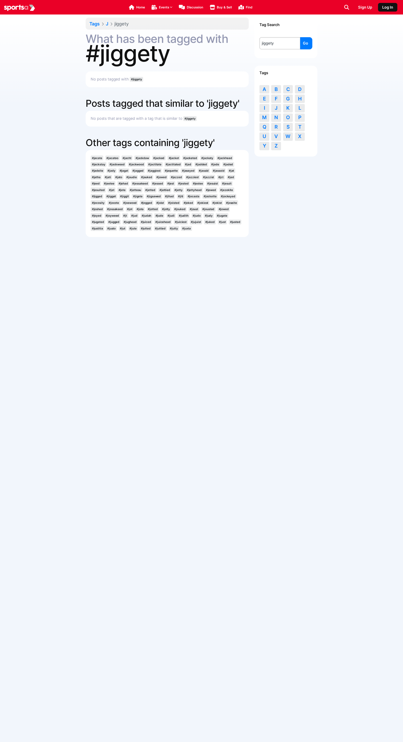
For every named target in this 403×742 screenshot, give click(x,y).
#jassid (204, 170)
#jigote (138, 196)
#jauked (146, 177)
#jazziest (192, 177)
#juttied (160, 228)
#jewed (211, 190)
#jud (134, 215)
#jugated (98, 222)
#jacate (97, 158)
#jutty (174, 228)
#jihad (169, 196)
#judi (170, 215)
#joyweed (112, 215)
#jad (188, 164)
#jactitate (154, 164)
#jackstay (98, 164)
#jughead (130, 222)
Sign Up (365, 7)
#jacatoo (112, 158)
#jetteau (135, 190)
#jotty (166, 209)
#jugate (222, 215)
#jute (133, 228)
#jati (108, 177)
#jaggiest (154, 170)
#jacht (127, 158)
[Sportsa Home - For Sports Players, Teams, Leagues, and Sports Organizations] (19, 7)
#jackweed (117, 164)
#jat (231, 170)
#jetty (178, 190)
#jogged (146, 202)
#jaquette (171, 170)
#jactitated (173, 164)
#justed (235, 222)
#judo (196, 215)
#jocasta (193, 196)
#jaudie (131, 177)
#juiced (146, 222)
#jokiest (202, 202)
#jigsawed (154, 196)
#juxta (186, 228)
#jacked (158, 158)
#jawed (161, 177)
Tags (94, 23)
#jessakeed (140, 183)
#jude (159, 215)
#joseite (231, 202)
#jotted (153, 209)
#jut (122, 228)
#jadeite (97, 170)
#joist (160, 202)
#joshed (97, 209)
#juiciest (181, 222)
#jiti (180, 196)
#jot (129, 209)
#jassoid (218, 170)
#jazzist (208, 177)
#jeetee (109, 183)
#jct (221, 177)
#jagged (138, 170)
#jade (215, 164)
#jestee (198, 183)
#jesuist (212, 183)
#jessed (157, 183)
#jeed (96, 183)
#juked (210, 222)
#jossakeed (115, 209)
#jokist (217, 202)
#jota (140, 209)
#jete (122, 190)
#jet (111, 190)
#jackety (207, 158)
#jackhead (224, 158)
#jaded (228, 164)
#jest (170, 183)
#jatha (96, 177)
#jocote (114, 202)
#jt (125, 215)
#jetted (150, 190)
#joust (194, 209)
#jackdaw (142, 158)
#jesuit (226, 183)
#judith (183, 215)
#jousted (208, 209)
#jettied (165, 190)
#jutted (146, 228)
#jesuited (98, 190)
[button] (137, 7)
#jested (183, 183)
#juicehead (163, 222)
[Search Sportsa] (346, 7)
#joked (188, 202)
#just (222, 222)
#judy (209, 215)
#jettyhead (194, 190)
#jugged (113, 222)
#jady (111, 170)
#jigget (111, 196)
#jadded (201, 164)
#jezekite (226, 190)
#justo (111, 228)
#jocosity (98, 202)
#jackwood (136, 164)
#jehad (123, 183)
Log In (387, 7)
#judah (146, 215)
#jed (231, 177)
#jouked (179, 209)
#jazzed (176, 177)
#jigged (97, 196)
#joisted (173, 202)
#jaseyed (188, 170)
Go (305, 43)
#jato (118, 177)
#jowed (224, 209)
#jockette (210, 196)
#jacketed (190, 158)
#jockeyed (228, 196)
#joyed (96, 215)
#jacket (174, 158)
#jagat (124, 170)
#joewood (130, 202)
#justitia (97, 228)
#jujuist (196, 222)
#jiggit (124, 196)
